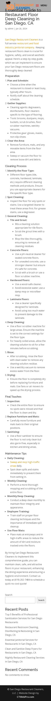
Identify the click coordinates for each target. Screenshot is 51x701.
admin (10, 28)
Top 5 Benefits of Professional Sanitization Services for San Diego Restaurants (23, 618)
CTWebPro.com (25, 696)
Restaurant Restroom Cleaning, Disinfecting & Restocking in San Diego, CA (22, 631)
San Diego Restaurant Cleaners (21, 39)
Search (8, 594)
